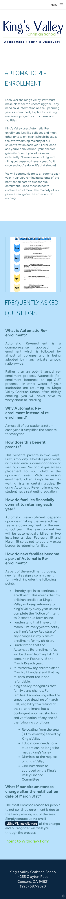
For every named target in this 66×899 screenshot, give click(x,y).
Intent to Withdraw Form (27, 841)
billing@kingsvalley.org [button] (22, 823)
